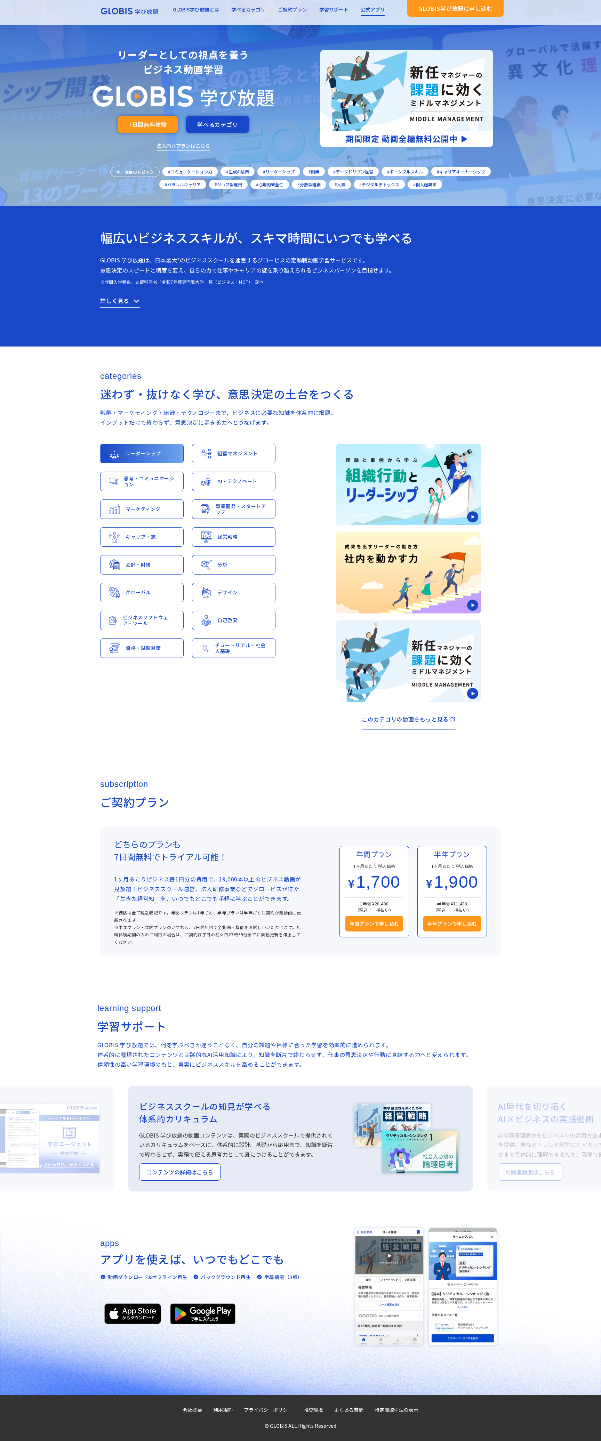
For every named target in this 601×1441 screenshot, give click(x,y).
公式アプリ (373, 9)
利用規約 (223, 1409)
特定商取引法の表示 (396, 1409)
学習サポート (333, 9)
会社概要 (192, 1409)
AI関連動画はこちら (530, 1172)
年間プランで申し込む (374, 923)
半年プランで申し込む (452, 923)
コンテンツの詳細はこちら (179, 1172)
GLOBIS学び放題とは (196, 9)
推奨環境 (313, 1409)
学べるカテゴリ (248, 9)
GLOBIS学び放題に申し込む (455, 8)
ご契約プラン (292, 9)
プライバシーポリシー (268, 1409)
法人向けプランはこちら (183, 145)
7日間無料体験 (148, 124)
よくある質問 (348, 1409)
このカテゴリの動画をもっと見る (405, 719)
